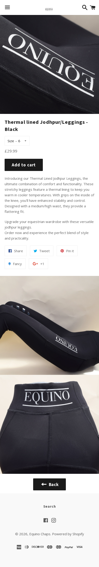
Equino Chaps (39, 534)
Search (49, 506)
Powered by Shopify (68, 534)
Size (11, 141)
